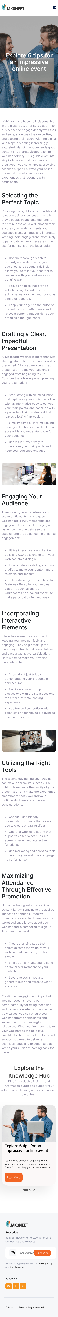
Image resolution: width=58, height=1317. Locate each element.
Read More (36, 1177)
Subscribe (42, 1252)
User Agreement (17, 1267)
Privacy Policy (45, 1263)
